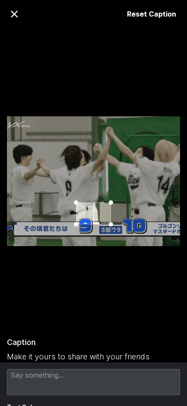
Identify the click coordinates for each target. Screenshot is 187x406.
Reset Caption (151, 14)
